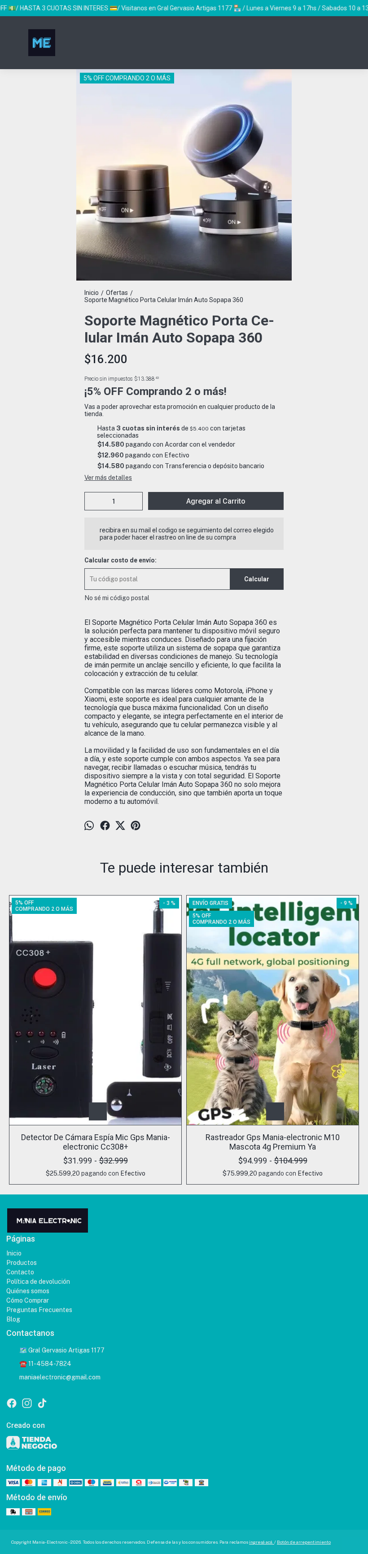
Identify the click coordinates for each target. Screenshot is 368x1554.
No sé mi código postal (116, 597)
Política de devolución (38, 1281)
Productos (21, 1262)
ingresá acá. (261, 1542)
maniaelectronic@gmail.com (60, 1377)
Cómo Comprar (27, 1300)
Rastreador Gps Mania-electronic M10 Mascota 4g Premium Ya (273, 1142)
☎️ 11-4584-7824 (45, 1363)
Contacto (20, 1272)
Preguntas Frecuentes (39, 1309)
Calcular (256, 579)
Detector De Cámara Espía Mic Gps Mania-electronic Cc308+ (95, 1142)
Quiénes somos (27, 1291)
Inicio (14, 1253)
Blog (13, 1319)
